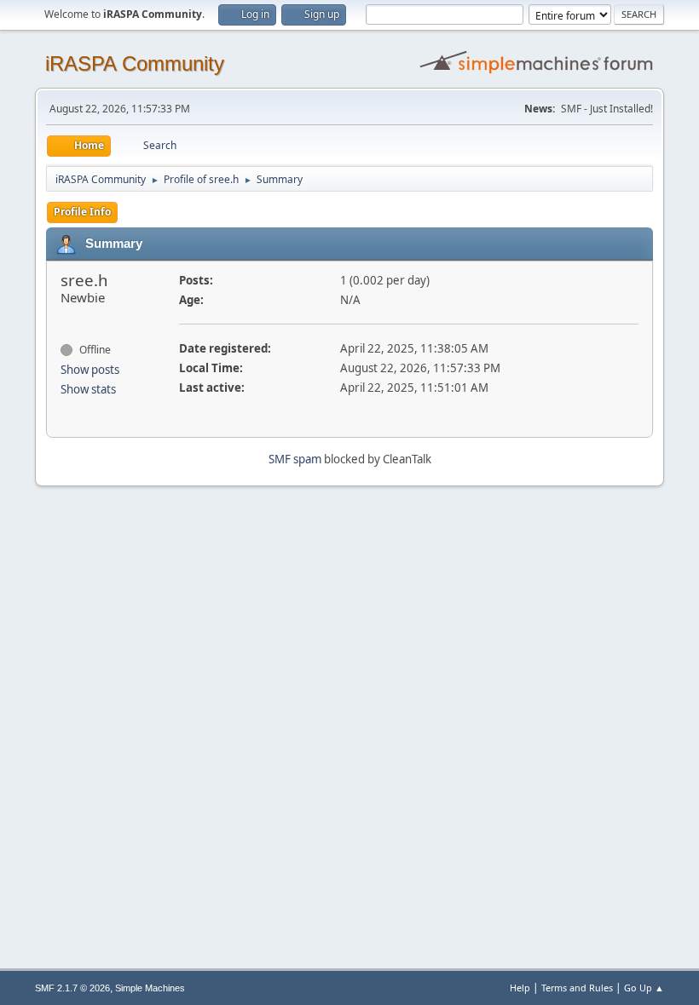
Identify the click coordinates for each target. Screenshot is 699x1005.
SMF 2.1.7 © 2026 (72, 988)
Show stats (88, 389)
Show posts (90, 369)
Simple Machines (150, 988)
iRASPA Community (134, 63)
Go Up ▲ (644, 987)
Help (520, 987)
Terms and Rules (577, 987)
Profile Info (82, 211)
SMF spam (295, 459)
